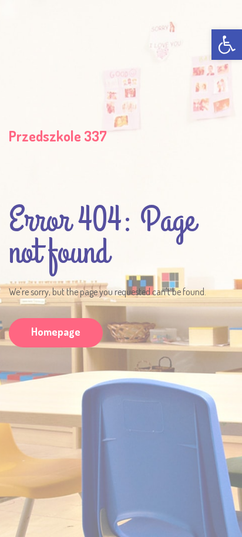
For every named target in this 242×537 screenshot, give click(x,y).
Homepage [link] (55, 331)
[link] (226, 44)
